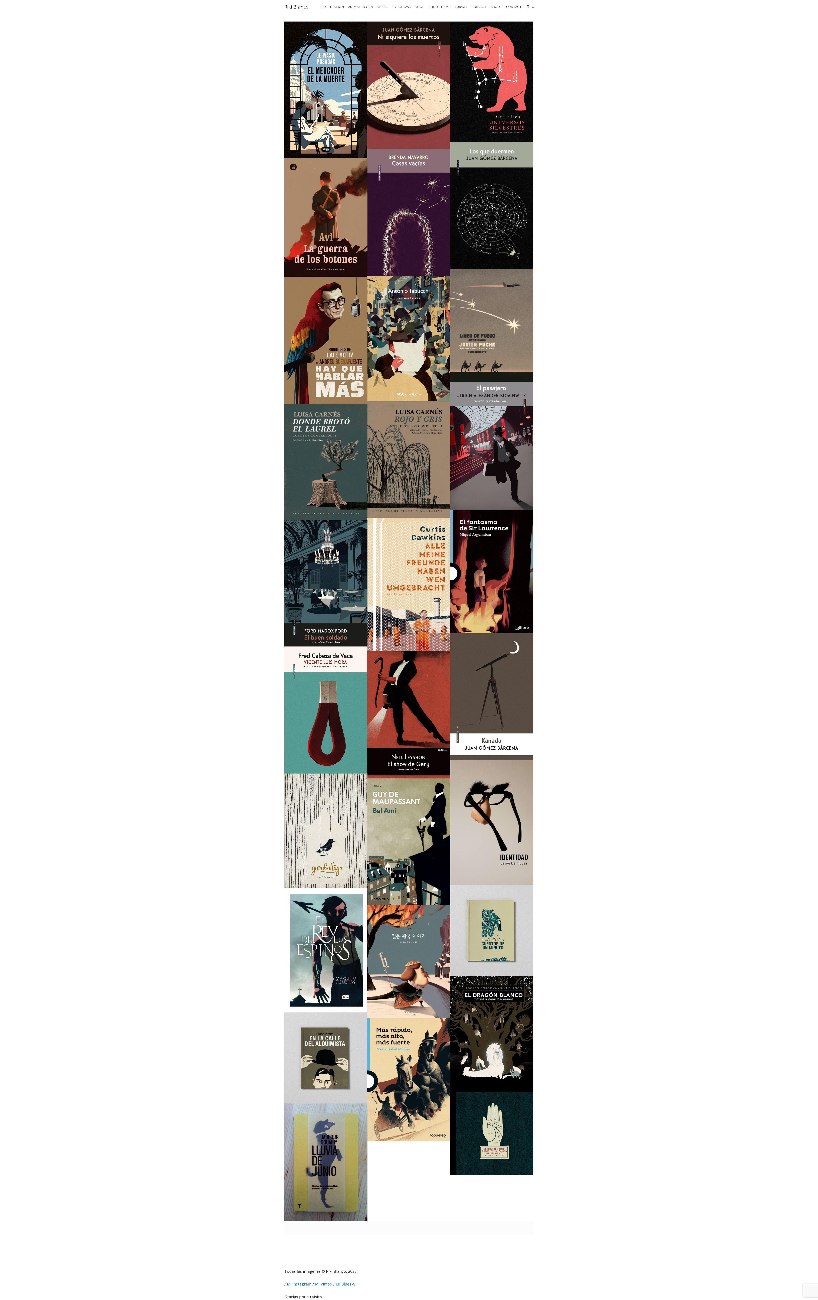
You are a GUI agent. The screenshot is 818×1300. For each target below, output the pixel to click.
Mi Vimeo (323, 1284)
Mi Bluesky (345, 1284)
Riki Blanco (296, 6)
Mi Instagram (299, 1284)
